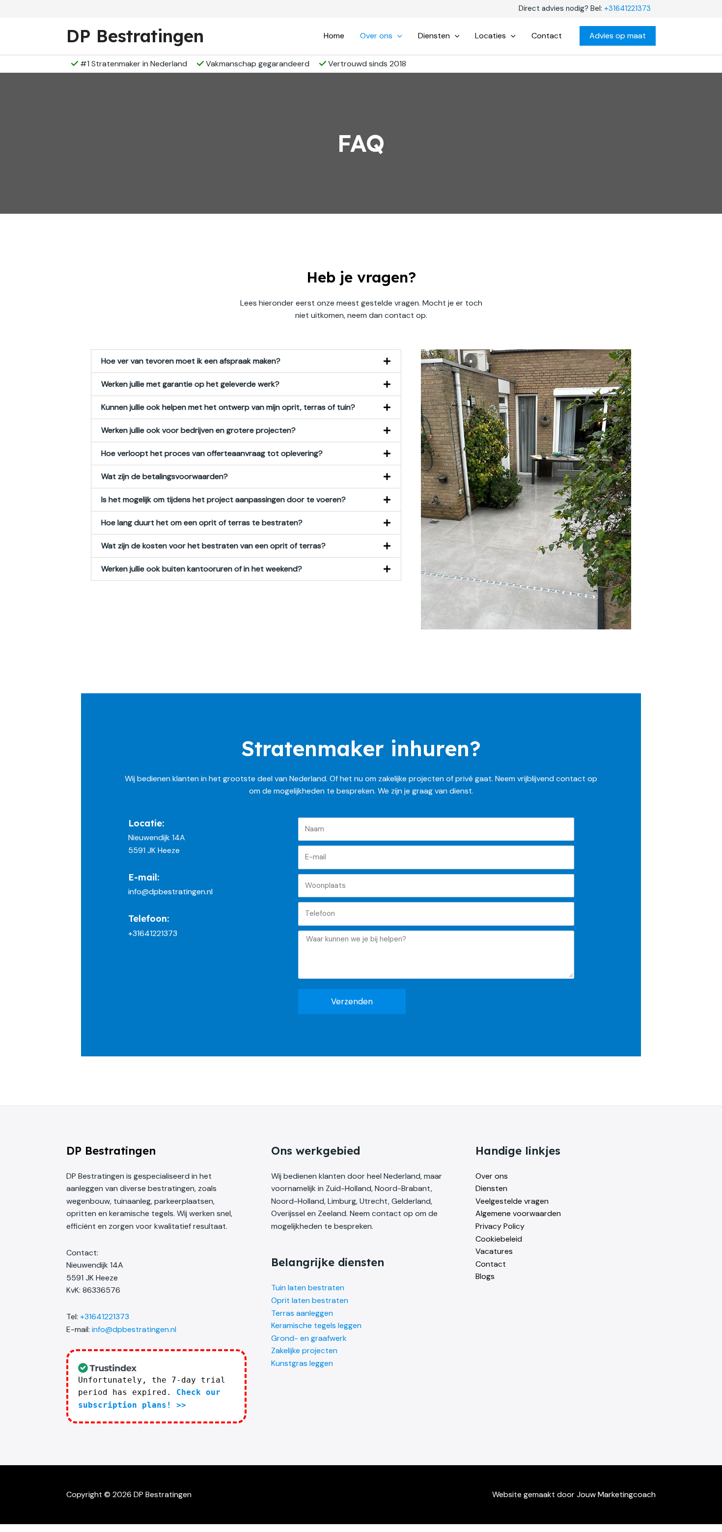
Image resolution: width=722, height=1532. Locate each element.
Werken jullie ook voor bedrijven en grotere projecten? (198, 430)
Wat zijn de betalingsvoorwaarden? (164, 476)
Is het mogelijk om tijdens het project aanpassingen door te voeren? (223, 499)
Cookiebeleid (498, 1239)
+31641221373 (627, 8)
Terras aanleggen (302, 1313)
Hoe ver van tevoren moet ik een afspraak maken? (190, 361)
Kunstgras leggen (302, 1363)
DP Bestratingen (135, 36)
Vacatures (494, 1251)
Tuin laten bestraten (307, 1287)
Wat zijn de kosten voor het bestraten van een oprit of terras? (213, 545)
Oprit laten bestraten (309, 1300)
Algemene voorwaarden (518, 1213)
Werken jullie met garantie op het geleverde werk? (190, 384)
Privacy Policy (500, 1226)
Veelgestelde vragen (512, 1201)
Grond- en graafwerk (309, 1338)
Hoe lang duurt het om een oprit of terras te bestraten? (202, 522)
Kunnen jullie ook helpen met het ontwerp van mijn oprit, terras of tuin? (228, 407)
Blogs (485, 1276)
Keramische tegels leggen (316, 1325)
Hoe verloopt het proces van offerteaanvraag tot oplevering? (212, 453)
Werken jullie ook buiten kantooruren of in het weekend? (201, 569)
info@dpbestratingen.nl (134, 1329)
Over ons (491, 1176)
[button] (397, 35)
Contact (490, 1264)
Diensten (491, 1188)
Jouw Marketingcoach (616, 1494)
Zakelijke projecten (304, 1350)
